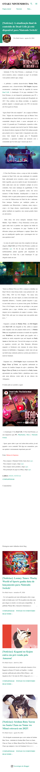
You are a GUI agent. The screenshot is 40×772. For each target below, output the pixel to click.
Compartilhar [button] (8, 479)
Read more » (7, 614)
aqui (11, 249)
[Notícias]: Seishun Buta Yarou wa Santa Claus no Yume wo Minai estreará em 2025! (18, 725)
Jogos (11, 476)
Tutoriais (19, 9)
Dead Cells (5, 92)
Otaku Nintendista (15, 4)
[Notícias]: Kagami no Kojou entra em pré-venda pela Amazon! (17, 655)
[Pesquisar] (31, 3)
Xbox (28, 435)
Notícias (17, 476)
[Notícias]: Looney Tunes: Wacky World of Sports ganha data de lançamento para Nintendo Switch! (19, 583)
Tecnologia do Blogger (21, 766)
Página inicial (6, 9)
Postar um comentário (25, 611)
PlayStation (21, 435)
